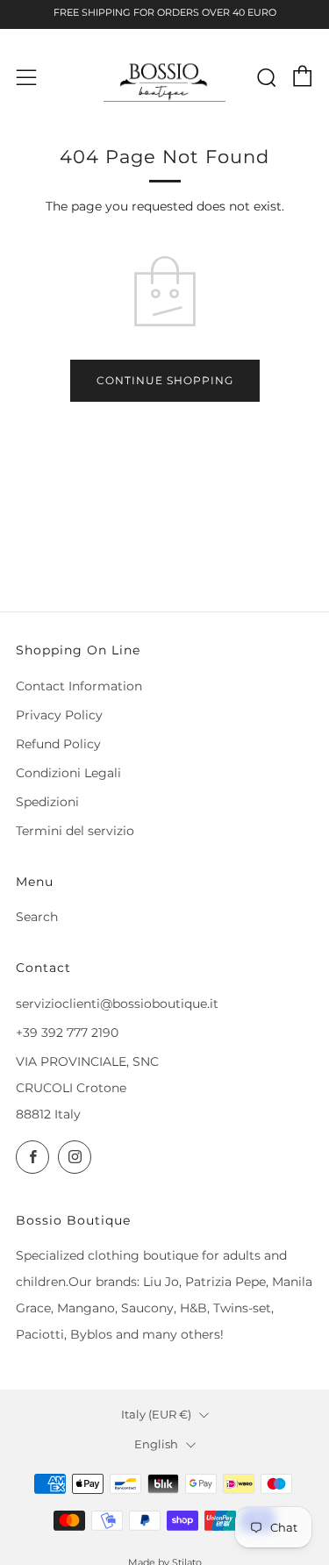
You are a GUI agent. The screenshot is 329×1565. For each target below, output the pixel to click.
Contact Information (79, 686)
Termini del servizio (75, 831)
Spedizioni (47, 802)
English (156, 1444)
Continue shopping (165, 380)
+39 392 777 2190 (67, 1032)
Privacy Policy (59, 715)
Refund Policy (58, 744)
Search (37, 917)
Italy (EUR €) (156, 1414)
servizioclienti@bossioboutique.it (117, 1003)
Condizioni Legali (68, 773)
